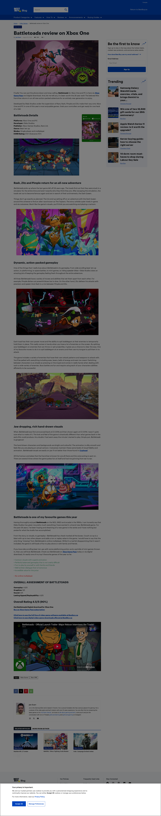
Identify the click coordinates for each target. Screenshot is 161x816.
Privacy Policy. (40, 797)
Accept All (19, 804)
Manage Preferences (36, 804)
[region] (80, 799)
